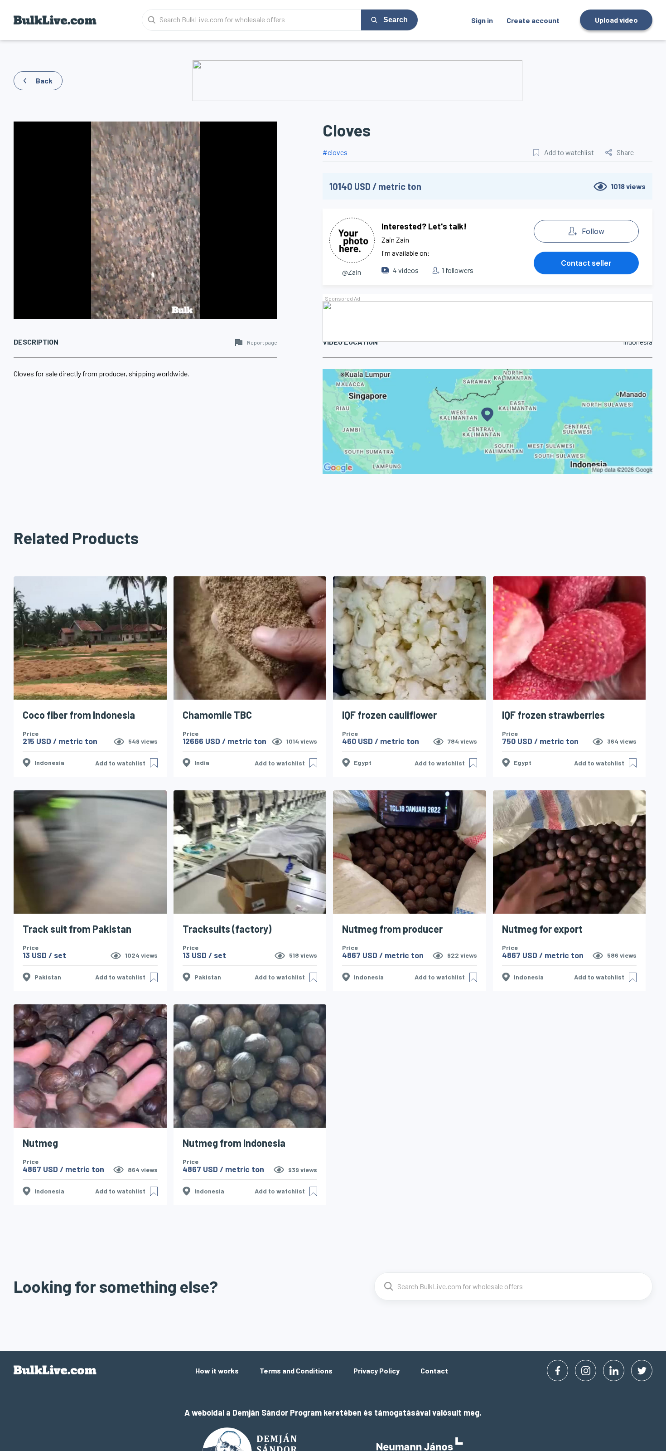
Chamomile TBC (217, 715)
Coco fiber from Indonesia (79, 715)
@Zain (351, 272)
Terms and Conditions (296, 1370)
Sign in (482, 20)
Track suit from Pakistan (77, 929)
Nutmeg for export (542, 929)
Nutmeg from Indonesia (234, 1143)
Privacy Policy (376, 1370)
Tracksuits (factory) (227, 929)
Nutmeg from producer (392, 929)
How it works (217, 1370)
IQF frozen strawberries (553, 715)
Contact (434, 1370)
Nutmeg (40, 1143)
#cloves (335, 152)
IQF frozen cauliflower (389, 715)
